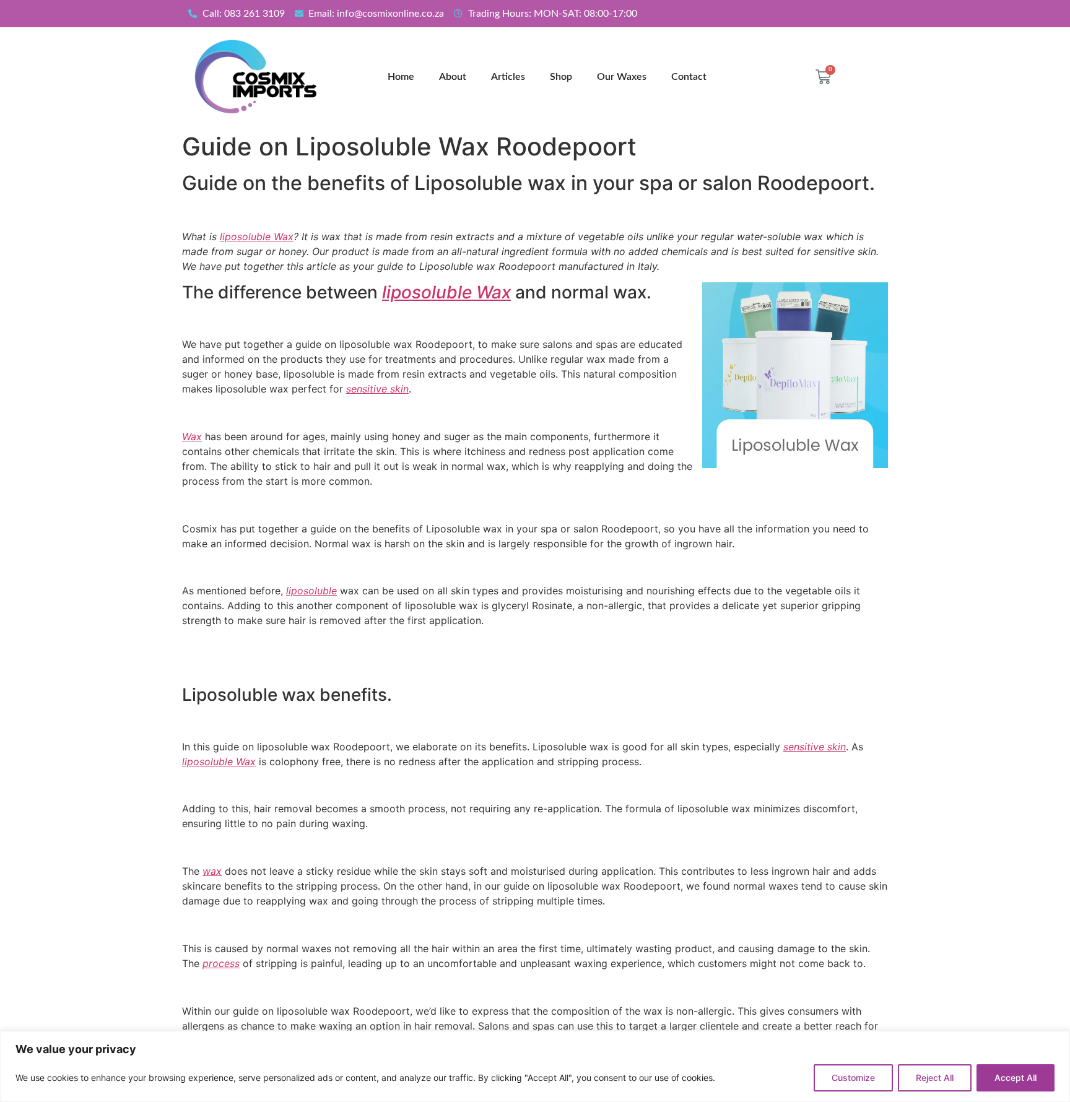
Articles (508, 77)
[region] (535, 1066)
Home (401, 77)
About (452, 77)
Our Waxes (621, 77)
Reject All (935, 1077)
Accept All (1015, 1077)
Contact (689, 77)
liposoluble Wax (257, 236)
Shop (561, 77)
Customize (853, 1077)
